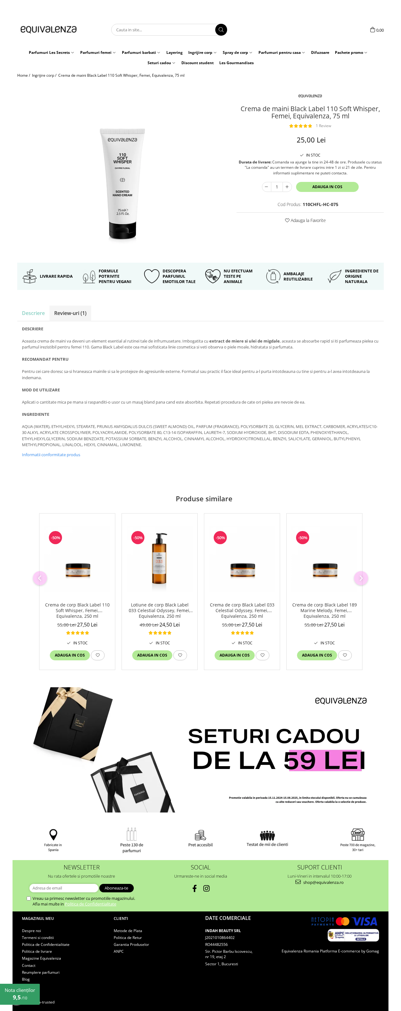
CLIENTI (121, 918)
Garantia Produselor (131, 944)
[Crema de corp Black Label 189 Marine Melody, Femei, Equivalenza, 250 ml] (324, 559)
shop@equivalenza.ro (323, 882)
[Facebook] (194, 888)
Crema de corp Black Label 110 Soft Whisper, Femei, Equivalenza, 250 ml (77, 610)
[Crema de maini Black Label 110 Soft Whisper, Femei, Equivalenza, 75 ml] (122, 170)
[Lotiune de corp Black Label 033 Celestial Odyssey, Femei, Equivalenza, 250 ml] (160, 559)
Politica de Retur (128, 937)
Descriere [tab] (33, 313)
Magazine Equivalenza (41, 958)
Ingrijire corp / (44, 75)
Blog (26, 979)
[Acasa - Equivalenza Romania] (48, 30)
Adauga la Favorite (307, 220)
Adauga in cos (327, 186)
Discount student (197, 62)
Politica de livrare (37, 951)
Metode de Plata (128, 930)
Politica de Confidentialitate (90, 904)
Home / (24, 75)
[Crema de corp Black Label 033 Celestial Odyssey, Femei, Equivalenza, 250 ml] (242, 559)
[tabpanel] (122, 170)
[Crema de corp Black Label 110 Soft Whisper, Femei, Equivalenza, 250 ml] (77, 559)
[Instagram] (206, 888)
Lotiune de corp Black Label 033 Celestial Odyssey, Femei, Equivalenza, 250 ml (159, 610)
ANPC (119, 951)
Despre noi (31, 930)
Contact (28, 965)
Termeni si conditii (38, 937)
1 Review (323, 125)
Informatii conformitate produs (51, 454)
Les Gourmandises (236, 62)
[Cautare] (221, 30)
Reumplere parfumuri (41, 972)
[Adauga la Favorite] (98, 655)
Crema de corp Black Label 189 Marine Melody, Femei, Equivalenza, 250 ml (324, 610)
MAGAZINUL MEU (38, 918)
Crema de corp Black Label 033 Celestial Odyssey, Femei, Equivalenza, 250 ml (242, 610)
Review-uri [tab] (70, 313)
